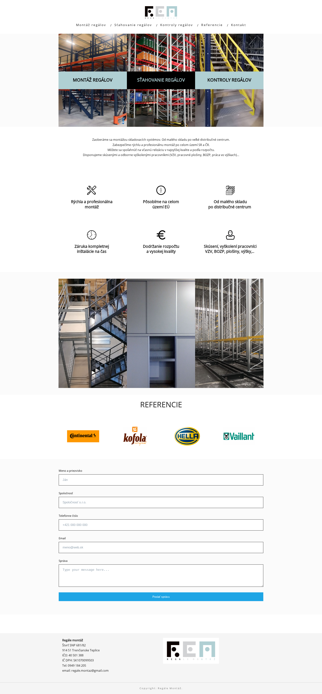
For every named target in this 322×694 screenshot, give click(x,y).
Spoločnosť (66, 493)
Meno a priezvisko (70, 470)
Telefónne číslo (68, 516)
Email (62, 538)
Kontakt (238, 25)
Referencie (212, 25)
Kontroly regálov (176, 25)
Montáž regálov (91, 25)
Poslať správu (161, 596)
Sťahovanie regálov (133, 25)
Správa (63, 561)
